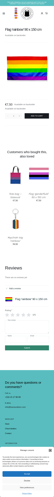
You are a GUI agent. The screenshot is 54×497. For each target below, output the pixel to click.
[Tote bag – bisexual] (15, 177)
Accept (27, 474)
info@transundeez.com (15, 407)
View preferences (27, 487)
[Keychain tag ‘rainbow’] (15, 221)
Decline (27, 481)
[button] (50, 450)
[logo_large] (27, 8)
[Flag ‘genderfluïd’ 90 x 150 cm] (38, 177)
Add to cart (37, 116)
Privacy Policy (27, 493)
